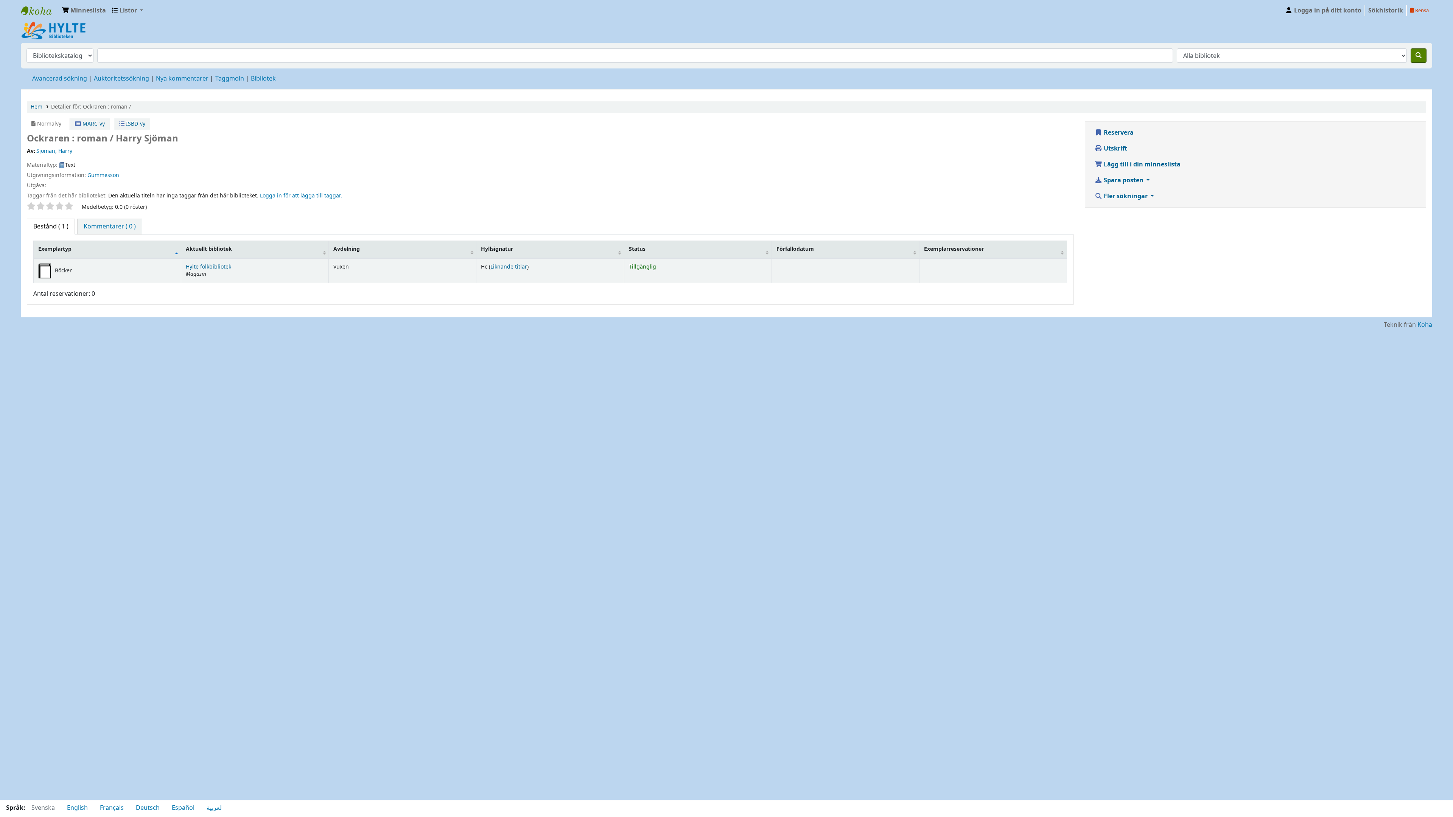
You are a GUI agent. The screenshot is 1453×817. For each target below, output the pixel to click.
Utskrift (1114, 148)
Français (112, 807)
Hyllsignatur (497, 249)
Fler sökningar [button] (1125, 196)
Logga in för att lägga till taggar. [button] (301, 196)
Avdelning (346, 249)
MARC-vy (93, 124)
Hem (36, 107)
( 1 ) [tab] (50, 226)
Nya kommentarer (182, 78)
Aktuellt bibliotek (209, 249)
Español (183, 807)
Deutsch (148, 807)
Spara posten (1123, 180)
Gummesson (103, 175)
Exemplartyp (55, 249)
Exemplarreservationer (954, 249)
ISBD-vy (134, 124)
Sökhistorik (1385, 10)
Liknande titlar (508, 267)
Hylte (40, 10)
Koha (1424, 324)
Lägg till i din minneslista (1141, 164)
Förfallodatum (795, 249)
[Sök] (1419, 55)
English (77, 807)
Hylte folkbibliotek (208, 267)
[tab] (109, 227)
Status (637, 249)
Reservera (1118, 132)
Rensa (1421, 10)
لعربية (214, 807)
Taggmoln (229, 78)
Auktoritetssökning (121, 78)
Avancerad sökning (59, 78)
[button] (84, 10)
